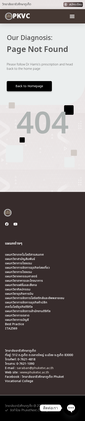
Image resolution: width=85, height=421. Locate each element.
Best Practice (14, 324)
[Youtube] (15, 224)
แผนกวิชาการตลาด (17, 315)
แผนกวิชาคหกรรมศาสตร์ (21, 276)
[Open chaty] (71, 408)
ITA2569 (11, 328)
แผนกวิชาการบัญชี (17, 320)
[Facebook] (6, 224)
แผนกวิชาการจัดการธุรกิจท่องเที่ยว (27, 268)
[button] (72, 16)
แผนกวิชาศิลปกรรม (18, 289)
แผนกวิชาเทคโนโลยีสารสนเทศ (24, 255)
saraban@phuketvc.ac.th (35, 368)
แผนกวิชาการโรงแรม (18, 263)
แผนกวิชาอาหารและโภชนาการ (24, 281)
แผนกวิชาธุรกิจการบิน (19, 294)
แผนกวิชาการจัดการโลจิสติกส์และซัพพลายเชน (34, 298)
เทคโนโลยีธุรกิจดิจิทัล (19, 307)
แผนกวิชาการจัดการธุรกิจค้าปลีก (26, 302)
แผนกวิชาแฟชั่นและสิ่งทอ (21, 285)
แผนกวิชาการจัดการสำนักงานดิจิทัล (28, 311)
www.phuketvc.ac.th (34, 372)
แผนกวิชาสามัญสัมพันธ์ (20, 259)
